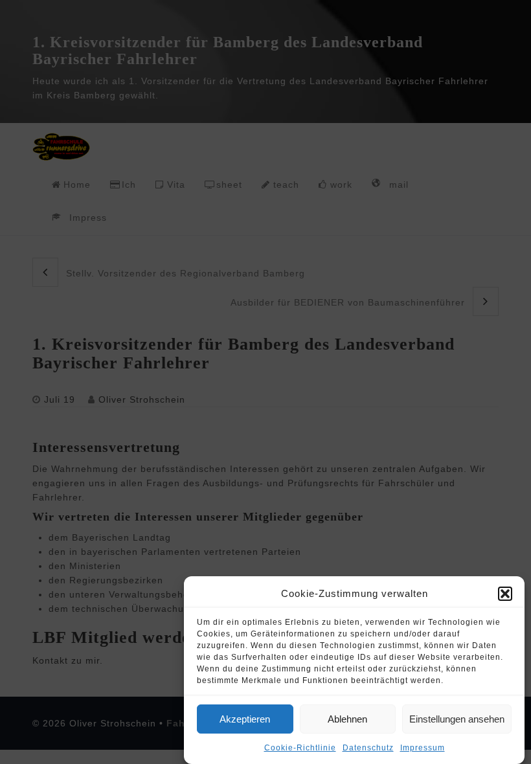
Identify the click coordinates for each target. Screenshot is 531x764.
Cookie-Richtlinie (300, 747)
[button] (505, 593)
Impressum (422, 747)
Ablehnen (347, 719)
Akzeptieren (245, 719)
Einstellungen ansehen (456, 719)
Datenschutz (368, 747)
